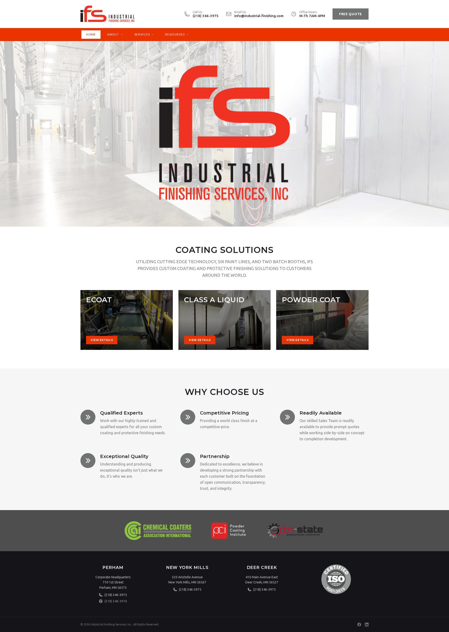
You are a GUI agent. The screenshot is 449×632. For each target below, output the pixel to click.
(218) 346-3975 (205, 16)
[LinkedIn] (367, 624)
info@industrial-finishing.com (258, 16)
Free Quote (350, 14)
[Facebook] (359, 624)
